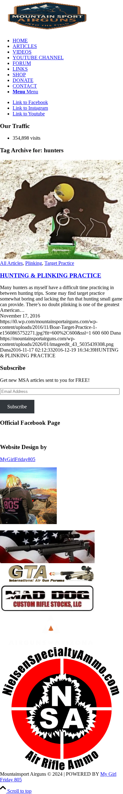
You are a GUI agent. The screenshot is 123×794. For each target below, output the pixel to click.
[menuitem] (68, 41)
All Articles (11, 263)
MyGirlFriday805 (17, 459)
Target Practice (59, 263)
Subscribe (17, 406)
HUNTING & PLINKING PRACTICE (50, 275)
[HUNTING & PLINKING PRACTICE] (61, 257)
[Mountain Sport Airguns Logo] (47, 29)
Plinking (33, 263)
